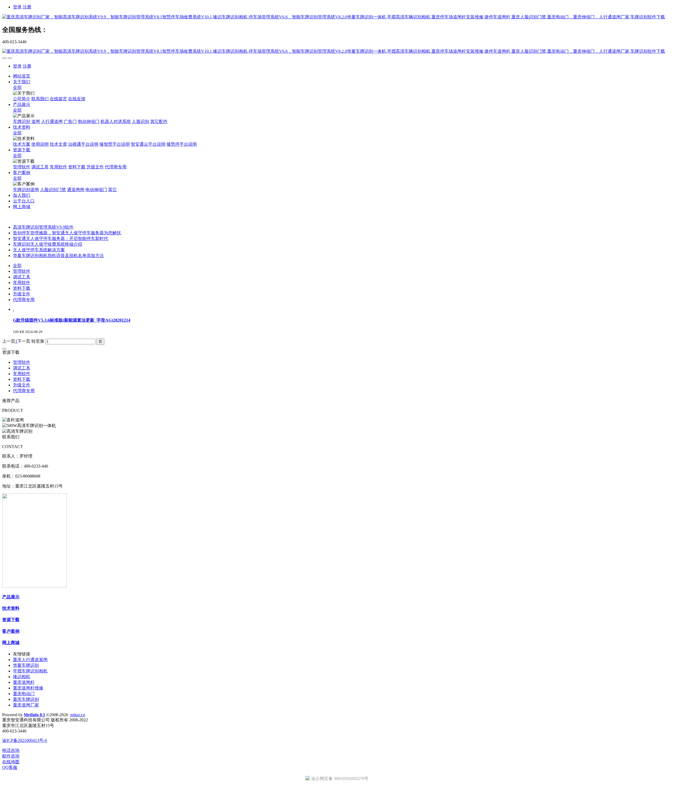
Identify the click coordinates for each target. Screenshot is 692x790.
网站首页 (21, 76)
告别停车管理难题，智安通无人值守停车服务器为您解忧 (67, 233)
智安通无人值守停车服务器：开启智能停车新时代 (60, 238)
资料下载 (21, 288)
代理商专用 (24, 299)
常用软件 (21, 282)
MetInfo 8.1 (34, 714)
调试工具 (21, 277)
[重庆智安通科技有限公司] (346, 17)
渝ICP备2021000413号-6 (24, 740)
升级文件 (21, 294)
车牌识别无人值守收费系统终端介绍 (47, 244)
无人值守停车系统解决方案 (39, 250)
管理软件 (21, 271)
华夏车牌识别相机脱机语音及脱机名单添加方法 (58, 255)
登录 (17, 7)
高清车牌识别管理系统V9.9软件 (43, 227)
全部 (17, 87)
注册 (27, 7)
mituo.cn (77, 714)
